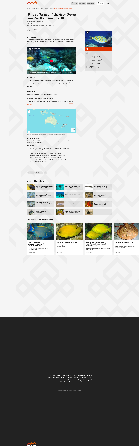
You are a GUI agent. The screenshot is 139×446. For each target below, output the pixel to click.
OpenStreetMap (66, 132)
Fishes (51, 8)
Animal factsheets (44, 8)
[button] (29, 110)
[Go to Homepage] (37, 444)
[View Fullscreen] (29, 132)
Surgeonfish (30, 172)
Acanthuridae (39, 172)
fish (45, 172)
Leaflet (63, 132)
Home (28, 8)
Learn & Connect (35, 8)
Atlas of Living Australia (60, 134)
